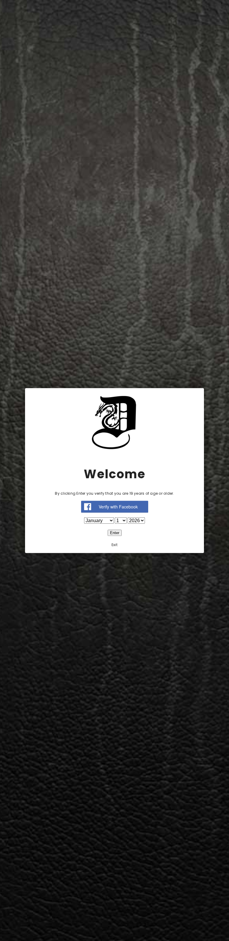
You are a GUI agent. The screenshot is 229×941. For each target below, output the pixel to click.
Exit (114, 544)
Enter (114, 533)
